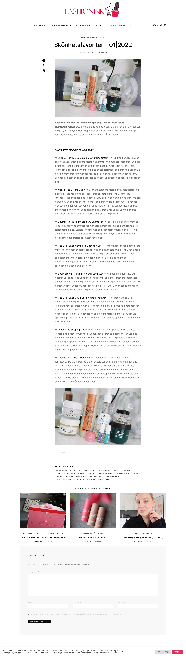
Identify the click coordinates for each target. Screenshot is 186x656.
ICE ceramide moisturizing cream (71, 473)
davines (118, 470)
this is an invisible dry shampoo (71, 479)
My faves (100, 25)
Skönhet (102, 37)
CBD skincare (90, 470)
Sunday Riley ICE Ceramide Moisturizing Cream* (83, 157)
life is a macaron (105, 473)
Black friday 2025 (61, 25)
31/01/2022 (92, 52)
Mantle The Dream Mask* (71, 189)
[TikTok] (158, 25)
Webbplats (122, 602)
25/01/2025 (48, 541)
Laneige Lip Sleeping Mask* (72, 329)
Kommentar (32, 572)
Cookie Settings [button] (163, 652)
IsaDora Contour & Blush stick (93, 537)
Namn (30, 602)
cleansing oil (105, 470)
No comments (103, 52)
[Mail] (151, 25)
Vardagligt (147, 533)
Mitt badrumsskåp (47, 533)
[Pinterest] (161, 25)
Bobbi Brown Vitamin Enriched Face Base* (81, 273)
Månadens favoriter (89, 37)
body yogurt (76, 470)
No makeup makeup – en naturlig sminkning (143, 537)
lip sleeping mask (123, 473)
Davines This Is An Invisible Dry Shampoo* (80, 221)
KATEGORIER (40, 25)
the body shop (97, 476)
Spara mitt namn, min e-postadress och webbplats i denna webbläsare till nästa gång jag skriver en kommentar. (77, 614)
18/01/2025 (98, 541)
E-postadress (78, 602)
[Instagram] (154, 25)
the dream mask (113, 476)
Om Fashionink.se (119, 25)
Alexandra (81, 52)
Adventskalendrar (30, 533)
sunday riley (82, 476)
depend (127, 470)
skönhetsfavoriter (65, 476)
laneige (91, 473)
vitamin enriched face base (99, 479)
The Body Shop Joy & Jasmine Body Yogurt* (82, 297)
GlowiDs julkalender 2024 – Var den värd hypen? (43, 537)
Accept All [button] (177, 652)
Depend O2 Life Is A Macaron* (74, 357)
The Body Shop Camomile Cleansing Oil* (79, 245)
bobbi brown (62, 470)
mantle (137, 473)
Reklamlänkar (83, 25)
